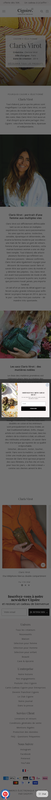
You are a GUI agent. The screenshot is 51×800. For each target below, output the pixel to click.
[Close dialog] (47, 384)
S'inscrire (33, 408)
